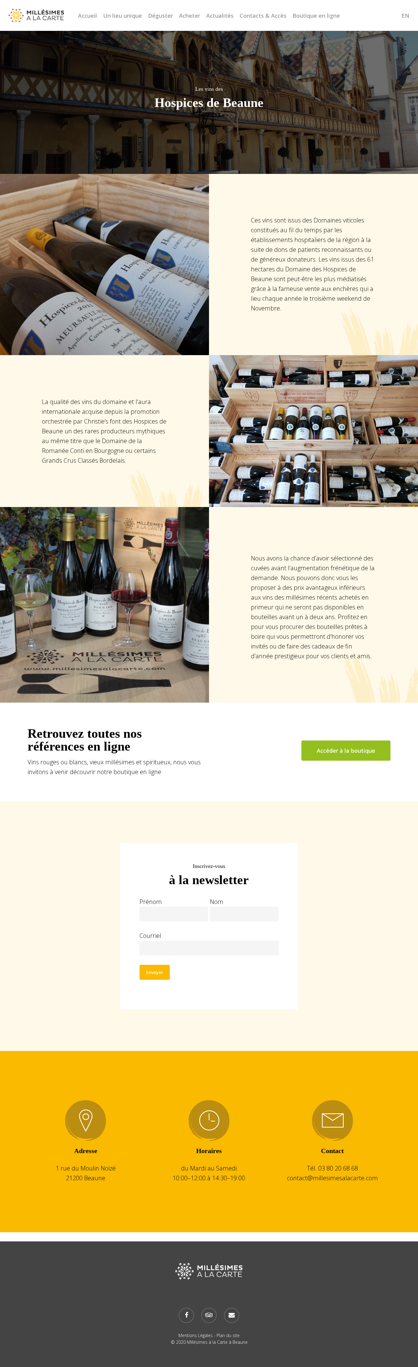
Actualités (219, 15)
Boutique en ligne (316, 15)
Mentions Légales (195, 1335)
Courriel (150, 936)
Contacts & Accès (263, 15)
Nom (216, 902)
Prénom (151, 902)
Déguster (160, 15)
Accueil (87, 15)
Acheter (189, 15)
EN (405, 15)
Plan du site (228, 1335)
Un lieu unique (122, 15)
